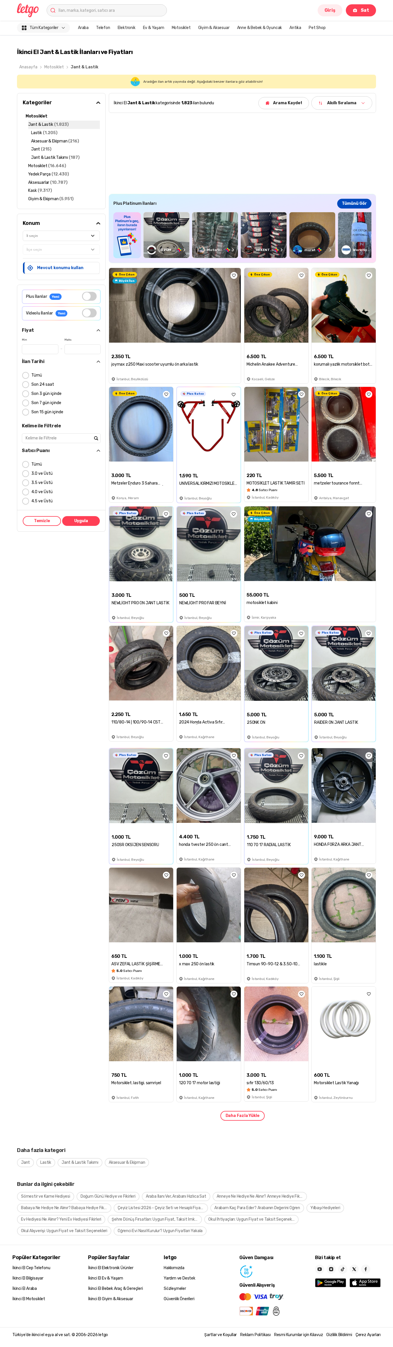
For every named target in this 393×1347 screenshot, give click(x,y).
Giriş (330, 10)
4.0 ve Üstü (42, 491)
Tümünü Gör (354, 203)
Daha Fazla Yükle (243, 1115)
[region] (242, 235)
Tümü (36, 375)
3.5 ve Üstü (42, 482)
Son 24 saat (42, 384)
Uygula (81, 520)
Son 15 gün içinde (47, 412)
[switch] (89, 296)
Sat (365, 10)
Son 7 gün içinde (46, 402)
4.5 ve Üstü (42, 501)
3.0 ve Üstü (42, 473)
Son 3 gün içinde (46, 393)
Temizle (42, 520)
